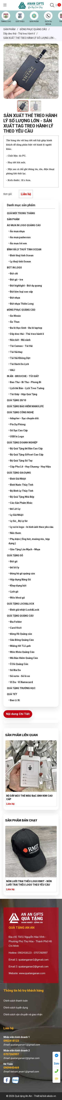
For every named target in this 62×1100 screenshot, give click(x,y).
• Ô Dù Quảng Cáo (18, 664)
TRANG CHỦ (6, 21)
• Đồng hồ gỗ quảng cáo (22, 573)
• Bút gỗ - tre (16, 279)
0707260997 (11, 1054)
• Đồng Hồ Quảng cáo (20, 633)
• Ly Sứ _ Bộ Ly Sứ (18, 521)
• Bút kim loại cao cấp (21, 291)
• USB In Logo (16, 436)
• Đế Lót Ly (14, 509)
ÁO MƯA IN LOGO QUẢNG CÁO (24, 225)
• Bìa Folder (15, 621)
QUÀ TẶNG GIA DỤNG (19, 472)
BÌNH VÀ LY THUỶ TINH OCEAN (24, 249)
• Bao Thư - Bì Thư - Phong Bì (25, 382)
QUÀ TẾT (12, 694)
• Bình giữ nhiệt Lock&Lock (24, 609)
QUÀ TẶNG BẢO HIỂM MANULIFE (25, 406)
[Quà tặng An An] (31, 5)
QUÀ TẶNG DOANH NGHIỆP (22, 442)
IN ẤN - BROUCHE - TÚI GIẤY (23, 376)
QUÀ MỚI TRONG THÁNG (21, 213)
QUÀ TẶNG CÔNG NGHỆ (20, 412)
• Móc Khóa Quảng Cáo (21, 652)
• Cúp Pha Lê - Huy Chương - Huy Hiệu (30, 466)
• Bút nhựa (14, 297)
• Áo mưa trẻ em (18, 243)
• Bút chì (13, 273)
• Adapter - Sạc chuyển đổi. (24, 418)
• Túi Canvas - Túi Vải (21, 346)
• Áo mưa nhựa (17, 231)
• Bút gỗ (13, 561)
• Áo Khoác (15, 315)
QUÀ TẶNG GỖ (15, 555)
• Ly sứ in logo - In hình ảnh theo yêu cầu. (31, 527)
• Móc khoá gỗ (17, 597)
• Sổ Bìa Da (15, 670)
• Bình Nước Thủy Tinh (21, 484)
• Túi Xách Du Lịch (19, 364)
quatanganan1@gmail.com (33, 959)
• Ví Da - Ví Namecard (21, 682)
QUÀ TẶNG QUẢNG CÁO (20, 615)
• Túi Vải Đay (15, 352)
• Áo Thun (14, 321)
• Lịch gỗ (13, 591)
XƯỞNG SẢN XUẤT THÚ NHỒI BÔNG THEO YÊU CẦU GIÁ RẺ (30, 883)
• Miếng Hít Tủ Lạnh (20, 646)
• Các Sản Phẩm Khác (20, 502)
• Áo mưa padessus (20, 237)
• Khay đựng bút (17, 585)
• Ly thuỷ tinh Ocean (20, 261)
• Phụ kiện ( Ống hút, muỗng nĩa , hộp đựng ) (29, 541)
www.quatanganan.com (32, 973)
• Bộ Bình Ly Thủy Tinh (21, 490)
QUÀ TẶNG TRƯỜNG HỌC (21, 688)
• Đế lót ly (14, 567)
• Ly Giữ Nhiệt (16, 515)
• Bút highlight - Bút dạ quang (25, 285)
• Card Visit (15, 627)
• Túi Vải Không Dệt (19, 358)
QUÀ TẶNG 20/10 (16, 400)
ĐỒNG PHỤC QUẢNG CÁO (21, 309)
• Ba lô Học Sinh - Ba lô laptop (25, 328)
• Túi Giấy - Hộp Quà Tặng (23, 394)
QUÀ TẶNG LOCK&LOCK (20, 603)
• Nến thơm (15, 533)
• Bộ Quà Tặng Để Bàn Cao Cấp (26, 448)
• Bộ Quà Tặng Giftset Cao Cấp (26, 454)
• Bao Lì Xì (14, 700)
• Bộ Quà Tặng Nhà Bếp (21, 496)
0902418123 (11, 1040)
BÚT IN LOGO (14, 267)
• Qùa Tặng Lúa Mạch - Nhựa (24, 549)
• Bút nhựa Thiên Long (21, 303)
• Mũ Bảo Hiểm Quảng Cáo (23, 658)
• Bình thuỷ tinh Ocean (21, 255)
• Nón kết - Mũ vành (19, 340)
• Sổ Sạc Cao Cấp (18, 430)
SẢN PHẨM (34, 21)
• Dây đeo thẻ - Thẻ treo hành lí (26, 334)
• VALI (12, 370)
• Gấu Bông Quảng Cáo (21, 640)
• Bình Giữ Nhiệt (17, 478)
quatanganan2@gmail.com (33, 966)
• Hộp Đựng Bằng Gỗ (20, 579)
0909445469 (11, 1067)
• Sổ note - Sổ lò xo (19, 676)
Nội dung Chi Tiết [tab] (18, 714)
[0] (56, 5)
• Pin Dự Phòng (17, 424)
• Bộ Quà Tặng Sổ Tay (20, 460)
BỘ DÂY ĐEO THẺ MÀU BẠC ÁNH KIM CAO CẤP (29, 797)
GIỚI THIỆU (20, 21)
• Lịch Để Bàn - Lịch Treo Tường (26, 388)
